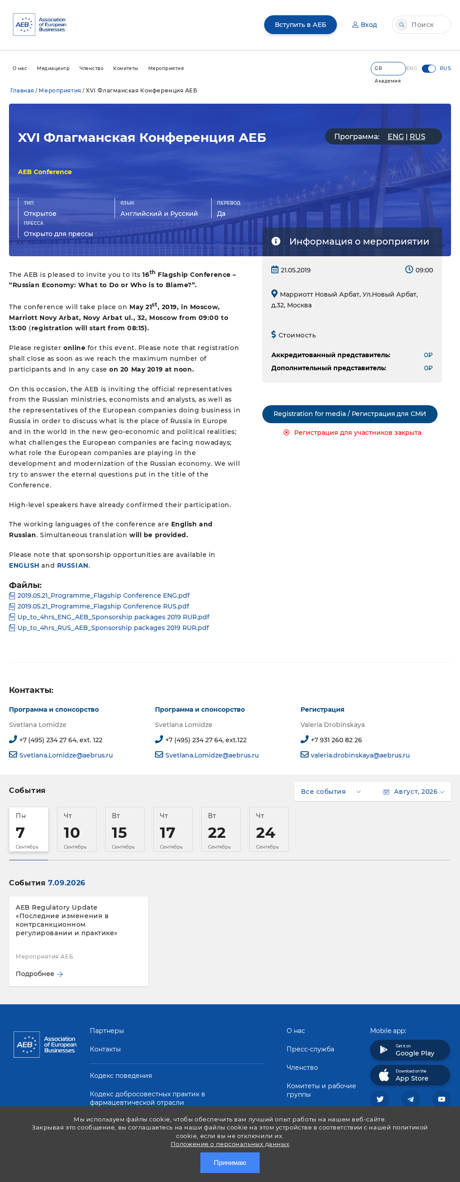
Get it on (415, 1050)
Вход (369, 25)
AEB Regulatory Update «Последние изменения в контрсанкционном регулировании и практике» (67, 920)
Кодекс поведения (121, 1076)
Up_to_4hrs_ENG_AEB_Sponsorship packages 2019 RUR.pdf (113, 617)
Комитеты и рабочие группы (321, 1090)
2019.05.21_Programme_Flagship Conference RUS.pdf (103, 606)
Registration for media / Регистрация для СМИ (350, 414)
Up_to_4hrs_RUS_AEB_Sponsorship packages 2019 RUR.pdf (113, 628)
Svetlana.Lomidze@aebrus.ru (66, 755)
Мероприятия (60, 90)
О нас (296, 1031)
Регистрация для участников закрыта (357, 433)
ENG (396, 136)
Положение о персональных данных (230, 1143)
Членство (302, 1068)
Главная (22, 90)
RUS (417, 136)
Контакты (105, 1049)
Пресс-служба (310, 1049)
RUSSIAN (72, 565)
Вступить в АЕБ (300, 25)
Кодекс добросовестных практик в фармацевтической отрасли (147, 1098)
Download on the (412, 1075)
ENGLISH (24, 565)
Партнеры (107, 1031)
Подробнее (35, 974)
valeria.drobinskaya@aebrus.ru (360, 755)
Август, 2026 (416, 792)
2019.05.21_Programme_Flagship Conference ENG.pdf (104, 595)
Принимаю (230, 1162)
